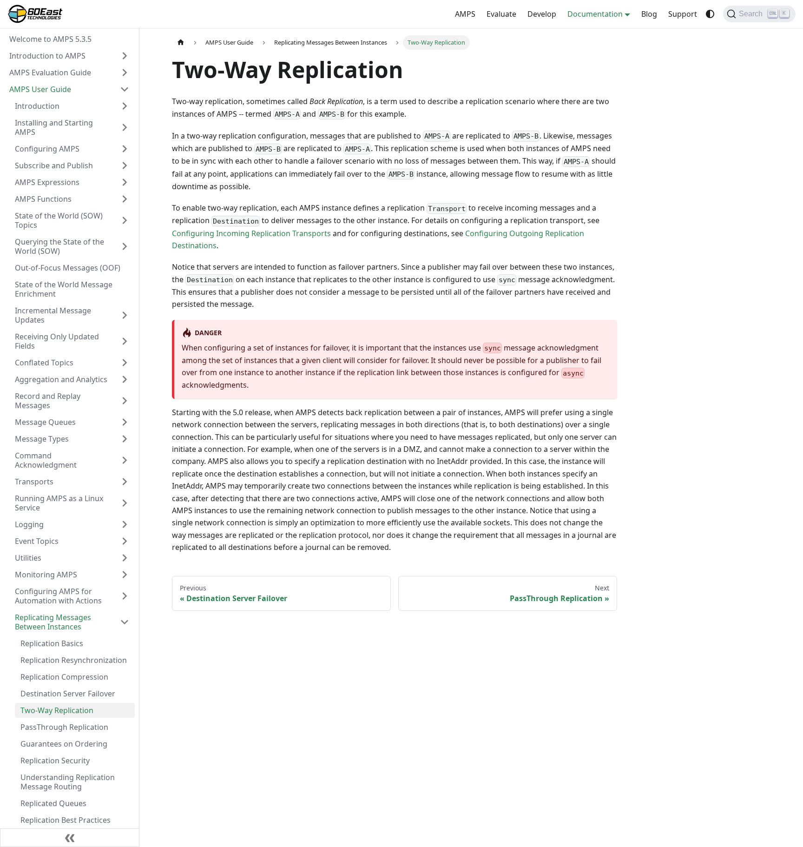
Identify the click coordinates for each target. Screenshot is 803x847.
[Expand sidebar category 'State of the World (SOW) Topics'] (124, 220)
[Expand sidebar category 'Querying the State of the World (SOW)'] (124, 246)
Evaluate (501, 14)
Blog (649, 14)
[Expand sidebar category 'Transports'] (124, 481)
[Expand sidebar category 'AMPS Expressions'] (124, 182)
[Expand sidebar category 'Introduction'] (124, 106)
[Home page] (181, 42)
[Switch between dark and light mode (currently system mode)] (710, 14)
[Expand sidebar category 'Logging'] (124, 524)
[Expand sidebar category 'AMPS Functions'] (124, 199)
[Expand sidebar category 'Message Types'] (124, 438)
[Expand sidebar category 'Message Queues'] (124, 422)
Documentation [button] (595, 14)
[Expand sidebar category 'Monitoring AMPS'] (124, 574)
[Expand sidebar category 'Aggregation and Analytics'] (124, 379)
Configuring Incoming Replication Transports (251, 233)
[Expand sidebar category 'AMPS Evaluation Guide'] (124, 72)
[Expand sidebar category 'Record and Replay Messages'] (124, 401)
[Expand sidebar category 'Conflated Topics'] (124, 362)
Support (682, 14)
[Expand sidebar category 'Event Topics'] (124, 541)
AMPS (465, 14)
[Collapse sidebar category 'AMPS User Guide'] (124, 89)
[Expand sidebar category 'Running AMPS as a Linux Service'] (124, 503)
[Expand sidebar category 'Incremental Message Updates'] (124, 315)
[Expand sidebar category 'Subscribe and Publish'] (124, 165)
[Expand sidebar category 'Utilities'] (124, 557)
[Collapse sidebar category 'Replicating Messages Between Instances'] (124, 622)
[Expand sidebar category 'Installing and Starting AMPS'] (124, 127)
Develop (541, 14)
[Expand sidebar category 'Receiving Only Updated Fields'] (124, 341)
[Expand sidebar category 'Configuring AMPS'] (124, 148)
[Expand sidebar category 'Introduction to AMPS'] (124, 55)
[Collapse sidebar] (69, 837)
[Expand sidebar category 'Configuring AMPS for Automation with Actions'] (124, 596)
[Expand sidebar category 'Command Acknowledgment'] (124, 460)
